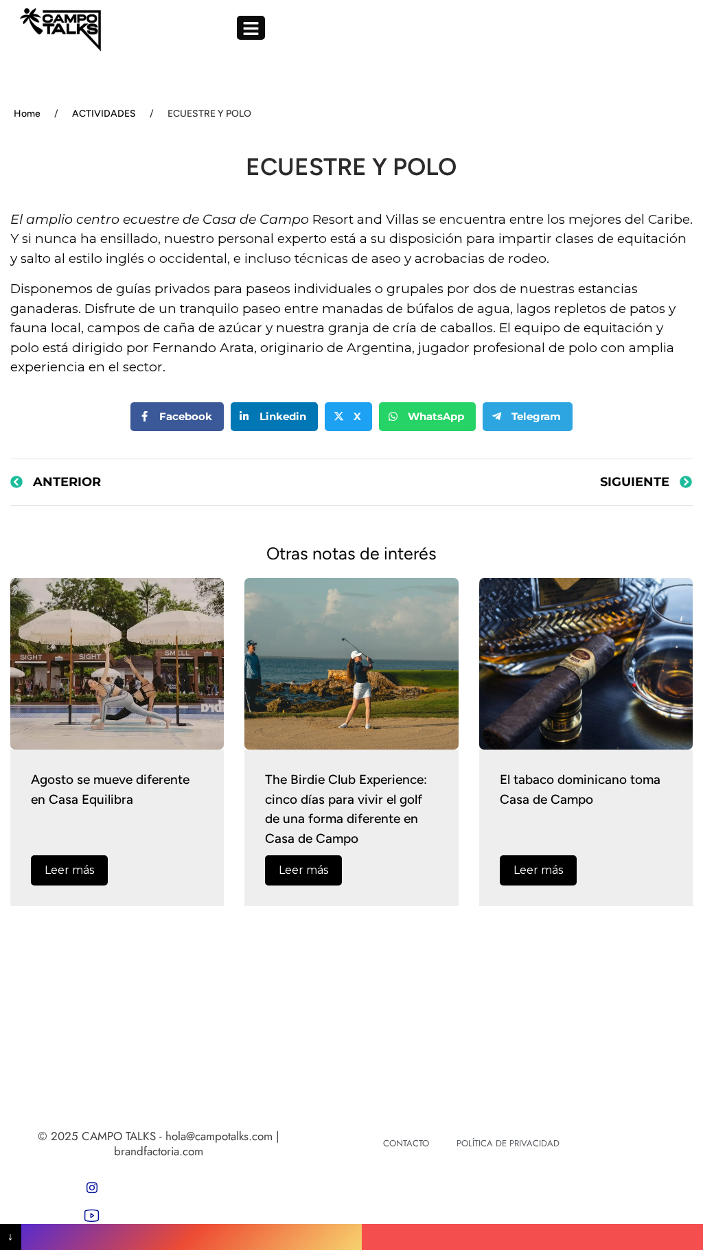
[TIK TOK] (92, 1215)
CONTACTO (406, 1143)
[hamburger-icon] (251, 28)
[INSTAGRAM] (92, 1187)
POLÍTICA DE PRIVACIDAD (508, 1143)
